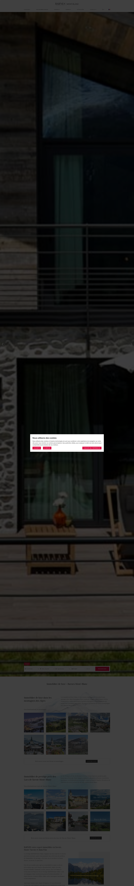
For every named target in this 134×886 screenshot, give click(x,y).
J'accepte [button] (37, 448)
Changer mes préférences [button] (92, 448)
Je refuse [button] (47, 448)
